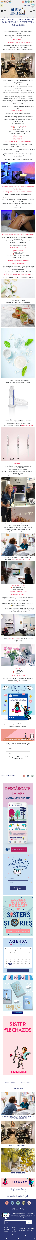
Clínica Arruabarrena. (27, 425)
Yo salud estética (18, 250)
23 (29, 961)
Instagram (21, 136)
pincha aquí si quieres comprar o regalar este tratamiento (18, 186)
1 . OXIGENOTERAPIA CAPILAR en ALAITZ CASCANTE (18, 43)
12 (14, 959)
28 (10, 955)
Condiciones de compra (30, 1229)
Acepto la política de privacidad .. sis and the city (19, 757)
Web (24, 675)
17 (6, 961)
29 (14, 955)
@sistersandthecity (10, 682)
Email (25, 591)
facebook (10, 260)
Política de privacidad (22, 1229)
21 (22, 961)
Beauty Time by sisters (14, 638)
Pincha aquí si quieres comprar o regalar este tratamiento (18, 234)
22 (25, 961)
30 (18, 955)
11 (10, 959)
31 (22, 955)
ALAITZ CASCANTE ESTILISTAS (18, 110)
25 (10, 963)
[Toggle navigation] (34, 11)
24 (6, 963)
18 (10, 961)
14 (22, 959)
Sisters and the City (6, 1230)
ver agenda (18, 971)
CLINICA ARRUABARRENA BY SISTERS (21, 559)
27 (6, 955)
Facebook (12, 591)
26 (14, 963)
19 (14, 961)
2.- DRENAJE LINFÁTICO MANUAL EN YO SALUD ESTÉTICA (18, 192)
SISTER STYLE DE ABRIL (18, 1173)
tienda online (18, 260)
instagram (26, 260)
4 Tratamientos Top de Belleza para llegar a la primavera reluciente (18, 1117)
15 (25, 959)
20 (18, 961)
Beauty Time (18, 668)
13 (18, 959)
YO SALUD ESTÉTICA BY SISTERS (18, 247)
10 (6, 959)
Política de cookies (14, 1229)
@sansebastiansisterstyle (24, 682)
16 (29, 959)
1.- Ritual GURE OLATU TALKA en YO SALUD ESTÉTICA (18, 142)
